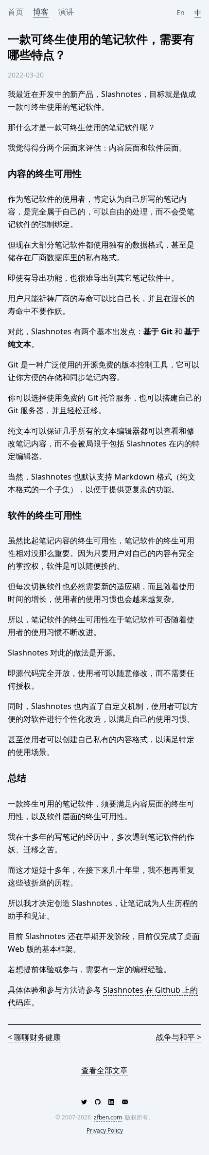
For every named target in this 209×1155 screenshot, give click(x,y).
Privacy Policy (105, 1131)
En (181, 12)
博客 (41, 11)
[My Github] (98, 1102)
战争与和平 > (178, 1037)
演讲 (66, 11)
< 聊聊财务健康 (34, 1037)
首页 (15, 11)
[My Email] (125, 1102)
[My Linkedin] (111, 1102)
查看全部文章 (104, 1071)
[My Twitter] (84, 1102)
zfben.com (108, 1117)
